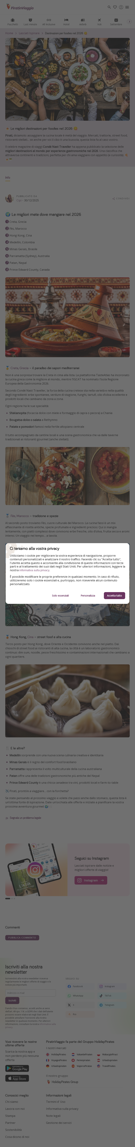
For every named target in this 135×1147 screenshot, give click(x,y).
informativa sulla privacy (34, 570)
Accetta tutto (114, 595)
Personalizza (88, 595)
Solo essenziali (60, 595)
